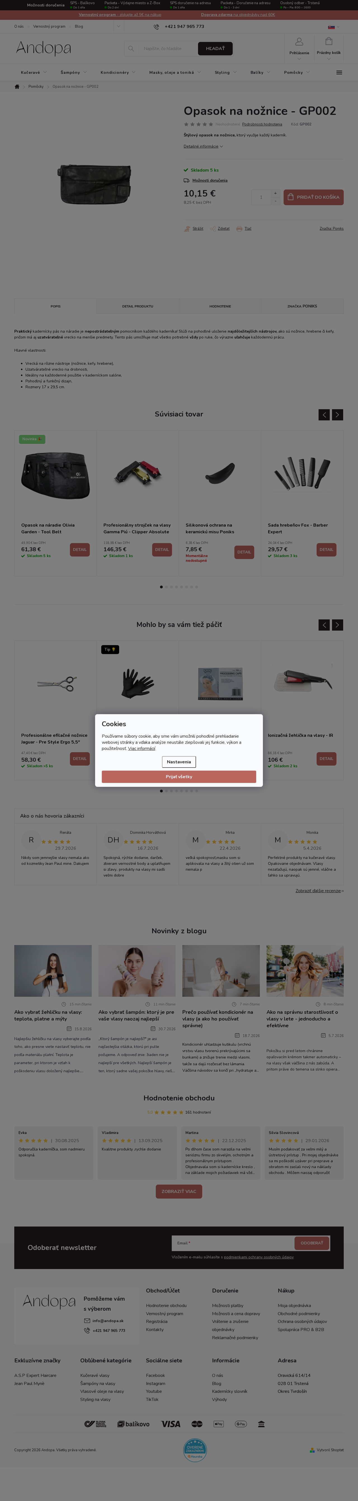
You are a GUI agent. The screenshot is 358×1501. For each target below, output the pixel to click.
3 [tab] (171, 587)
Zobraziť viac (179, 1192)
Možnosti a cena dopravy (236, 1314)
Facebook (155, 1375)
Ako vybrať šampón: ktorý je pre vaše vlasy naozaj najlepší (136, 1015)
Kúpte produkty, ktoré (238, 14)
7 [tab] (191, 587)
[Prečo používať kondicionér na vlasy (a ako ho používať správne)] (221, 970)
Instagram (155, 1384)
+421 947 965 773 (109, 1330)
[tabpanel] (56, 503)
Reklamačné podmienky (235, 1338)
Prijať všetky (179, 777)
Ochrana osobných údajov (302, 1321)
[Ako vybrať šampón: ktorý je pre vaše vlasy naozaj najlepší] (137, 970)
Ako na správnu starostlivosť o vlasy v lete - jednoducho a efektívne (302, 1019)
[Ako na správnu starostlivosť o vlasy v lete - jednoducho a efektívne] (305, 970)
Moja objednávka (294, 1306)
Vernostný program (49, 26)
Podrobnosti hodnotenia (262, 124)
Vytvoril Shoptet (330, 1450)
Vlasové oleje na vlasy (102, 1391)
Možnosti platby (227, 1306)
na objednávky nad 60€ (120, 14)
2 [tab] (166, 587)
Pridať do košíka (318, 197)
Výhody (219, 1399)
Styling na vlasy (95, 1399)
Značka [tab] (302, 306)
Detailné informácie (201, 146)
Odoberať (312, 1243)
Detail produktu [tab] (137, 306)
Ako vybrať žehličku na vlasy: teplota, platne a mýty (48, 1015)
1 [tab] (161, 587)
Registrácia (157, 1321)
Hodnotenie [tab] (220, 306)
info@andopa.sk (108, 1321)
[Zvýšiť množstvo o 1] (275, 193)
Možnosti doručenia (210, 180)
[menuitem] (34, 72)
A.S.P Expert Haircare (35, 1375)
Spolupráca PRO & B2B (301, 1330)
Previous (324, 414)
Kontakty (155, 1330)
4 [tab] (176, 587)
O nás (19, 26)
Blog (79, 26)
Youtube (154, 1391)
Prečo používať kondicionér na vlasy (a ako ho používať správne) (217, 1019)
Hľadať (215, 49)
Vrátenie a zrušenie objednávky (230, 1325)
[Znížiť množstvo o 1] (275, 201)
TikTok (152, 1399)
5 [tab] (181, 587)
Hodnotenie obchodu (179, 1098)
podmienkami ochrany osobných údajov (259, 1257)
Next (337, 414)
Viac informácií (141, 748)
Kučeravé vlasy (94, 1375)
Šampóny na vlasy (97, 1384)
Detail (80, 549)
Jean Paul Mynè (29, 1384)
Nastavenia (179, 762)
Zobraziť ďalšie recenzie (318, 891)
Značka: (332, 228)
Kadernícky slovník (230, 1391)
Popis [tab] (56, 306)
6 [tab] (186, 587)
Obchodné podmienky (299, 1314)
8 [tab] (196, 587)
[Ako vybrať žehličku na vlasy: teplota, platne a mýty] (53, 970)
